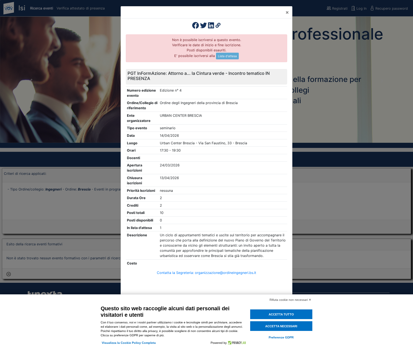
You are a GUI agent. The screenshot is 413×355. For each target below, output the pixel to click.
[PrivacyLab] (236, 343)
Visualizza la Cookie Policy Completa (129, 342)
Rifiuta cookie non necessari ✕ (290, 299)
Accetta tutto (281, 314)
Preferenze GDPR (281, 337)
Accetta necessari (281, 326)
